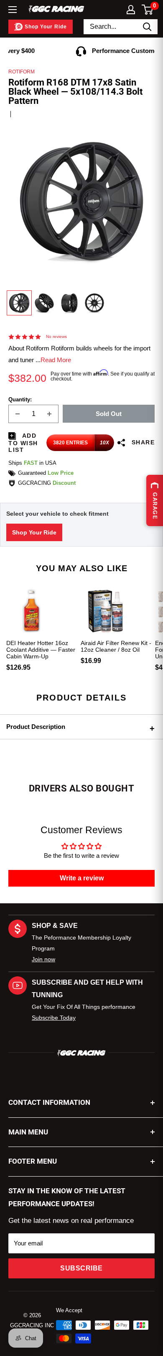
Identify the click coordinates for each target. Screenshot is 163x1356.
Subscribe (81, 1268)
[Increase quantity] (49, 414)
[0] (148, 10)
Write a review (82, 878)
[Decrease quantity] (17, 414)
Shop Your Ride (34, 532)
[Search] (147, 26)
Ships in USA (32, 463)
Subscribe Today (54, 1017)
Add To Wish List (23, 442)
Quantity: (20, 399)
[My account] (131, 9)
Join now (43, 959)
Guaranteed (46, 473)
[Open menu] (12, 9)
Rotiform (21, 72)
